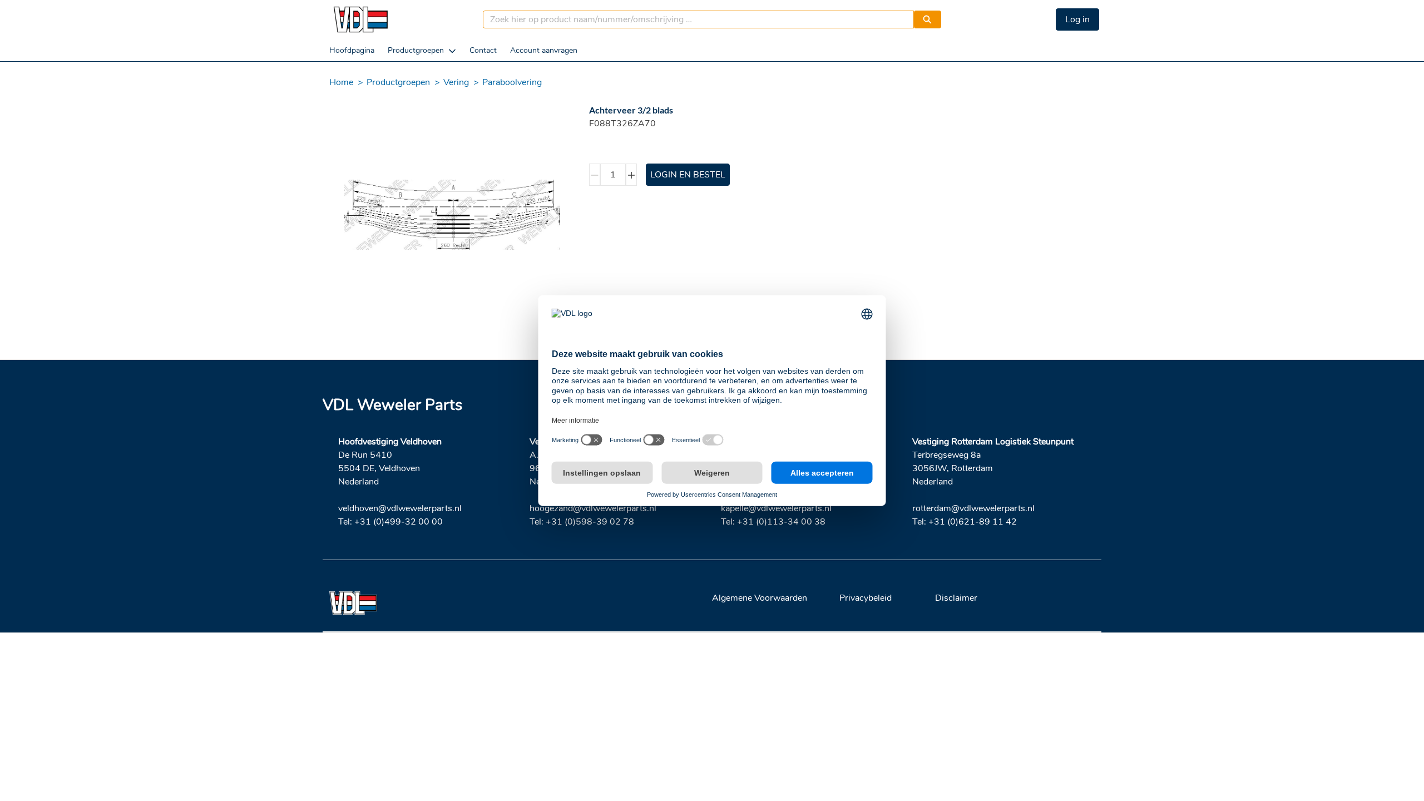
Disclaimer (956, 598)
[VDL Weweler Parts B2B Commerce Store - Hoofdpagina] (360, 19)
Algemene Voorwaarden (759, 598)
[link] (351, 50)
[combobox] (693, 19)
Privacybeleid (865, 598)
